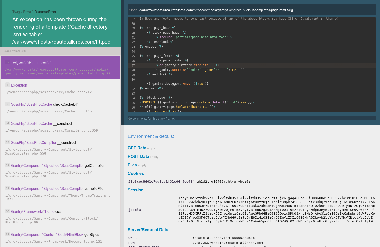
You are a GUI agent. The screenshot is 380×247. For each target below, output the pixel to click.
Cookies (136, 173)
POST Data (138, 156)
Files (132, 165)
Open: (211, 9)
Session (136, 190)
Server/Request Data (148, 230)
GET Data (137, 148)
